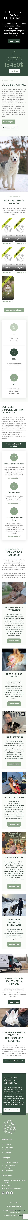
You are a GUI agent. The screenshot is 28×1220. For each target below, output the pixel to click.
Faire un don (14, 41)
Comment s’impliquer (11, 1162)
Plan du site (14, 1203)
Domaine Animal (20, 1210)
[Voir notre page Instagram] (7, 1192)
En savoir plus (8, 122)
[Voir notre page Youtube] (11, 1192)
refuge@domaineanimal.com (13, 1188)
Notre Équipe (9, 1147)
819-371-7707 (8, 1185)
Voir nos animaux (9, 128)
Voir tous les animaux (14, 310)
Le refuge (8, 1144)
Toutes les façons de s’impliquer (14, 445)
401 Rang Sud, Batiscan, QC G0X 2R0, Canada (15, 1181)
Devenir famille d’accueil (14, 1061)
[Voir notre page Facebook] (3, 1192)
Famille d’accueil (11, 1110)
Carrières (8, 1152)
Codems (21, 1215)
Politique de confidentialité (14, 1206)
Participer (15, 71)
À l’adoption (9, 1168)
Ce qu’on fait (9, 1150)
